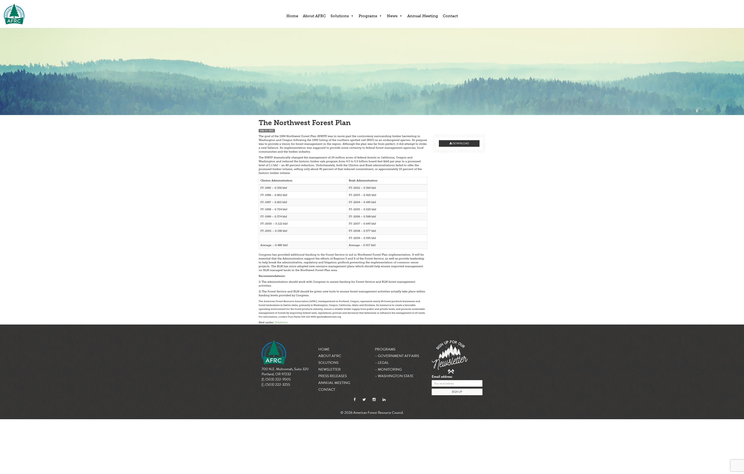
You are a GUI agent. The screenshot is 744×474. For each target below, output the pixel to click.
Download (460, 143)
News (392, 16)
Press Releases (332, 376)
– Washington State (394, 376)
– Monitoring (388, 369)
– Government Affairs (397, 356)
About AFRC (314, 16)
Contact (450, 16)
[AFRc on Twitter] (364, 399)
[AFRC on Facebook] (355, 399)
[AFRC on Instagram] (374, 399)
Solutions (340, 16)
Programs (368, 16)
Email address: (442, 376)
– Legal (382, 362)
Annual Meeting (422, 16)
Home (292, 16)
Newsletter (329, 369)
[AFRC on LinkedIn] (384, 399)
